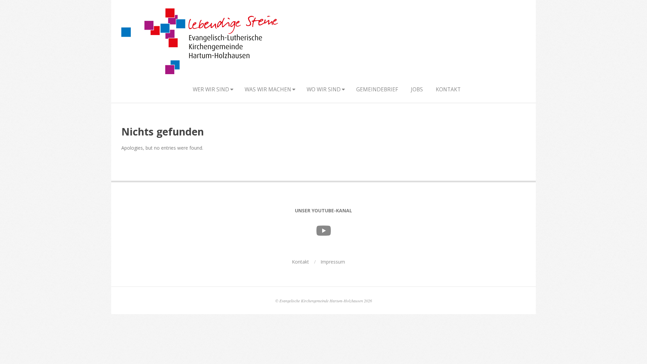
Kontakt (448, 89)
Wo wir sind (324, 89)
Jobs (417, 89)
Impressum (332, 262)
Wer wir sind (211, 89)
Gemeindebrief (377, 89)
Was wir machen (268, 89)
